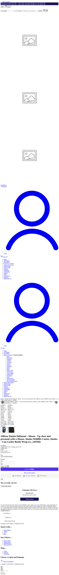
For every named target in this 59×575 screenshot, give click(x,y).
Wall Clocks (10, 371)
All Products (7, 260)
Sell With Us (4, 185)
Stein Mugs (9, 358)
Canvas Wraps (10, 373)
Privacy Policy (7, 540)
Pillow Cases (10, 370)
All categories (19, 11)
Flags (8, 377)
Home (5, 259)
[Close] (2, 567)
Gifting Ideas (7, 271)
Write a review (29, 499)
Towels (8, 364)
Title (2, 455)
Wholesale (3, 186)
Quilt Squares (10, 378)
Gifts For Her (7, 267)
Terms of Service (8, 544)
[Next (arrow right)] (2, 572)
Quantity (3, 459)
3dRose (4, 445)
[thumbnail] (4, 430)
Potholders (9, 366)
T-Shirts (9, 360)
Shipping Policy (7, 543)
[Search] (45, 10)
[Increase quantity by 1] (2, 464)
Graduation (6, 270)
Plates (8, 368)
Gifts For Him (7, 266)
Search (5, 551)
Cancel (40, 11)
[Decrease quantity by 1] (2, 461)
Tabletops (6, 277)
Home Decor (7, 275)
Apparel (6, 273)
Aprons (8, 363)
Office (5, 274)
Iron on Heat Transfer (12, 381)
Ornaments (9, 375)
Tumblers (9, 359)
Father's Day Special (9, 265)
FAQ (5, 532)
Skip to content (6, 1)
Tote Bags (9, 362)
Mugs (8, 356)
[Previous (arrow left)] (1, 572)
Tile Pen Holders (11, 379)
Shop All (6, 552)
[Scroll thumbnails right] (4, 426)
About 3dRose (7, 530)
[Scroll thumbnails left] (2, 426)
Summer (6, 269)
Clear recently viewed (6, 486)
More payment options (29, 472)
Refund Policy (7, 542)
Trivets (8, 367)
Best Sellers (6, 262)
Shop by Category (9, 263)
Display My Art (7, 278)
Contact (5, 531)
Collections (6, 554)
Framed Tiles (10, 374)
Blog (5, 534)
